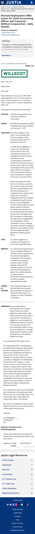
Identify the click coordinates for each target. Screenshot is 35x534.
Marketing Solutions (10, 493)
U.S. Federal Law (9, 479)
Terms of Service (17, 523)
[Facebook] (13, 504)
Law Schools (7, 474)
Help (17, 520)
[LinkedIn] (8, 504)
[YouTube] (10, 504)
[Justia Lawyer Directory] (27, 504)
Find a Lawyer (8, 460)
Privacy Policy (17, 527)
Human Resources (8, 33)
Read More (6, 55)
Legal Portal (17, 513)
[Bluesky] (22, 504)
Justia (3, 7)
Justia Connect (17, 509)
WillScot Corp (5, 9)
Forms (8, 7)
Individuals (6, 465)
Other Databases (9, 488)
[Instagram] (16, 504)
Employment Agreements (10, 35)
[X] (24, 504)
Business (6, 469)
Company (17, 516)
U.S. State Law (8, 483)
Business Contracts (18, 7)
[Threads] (19, 504)
